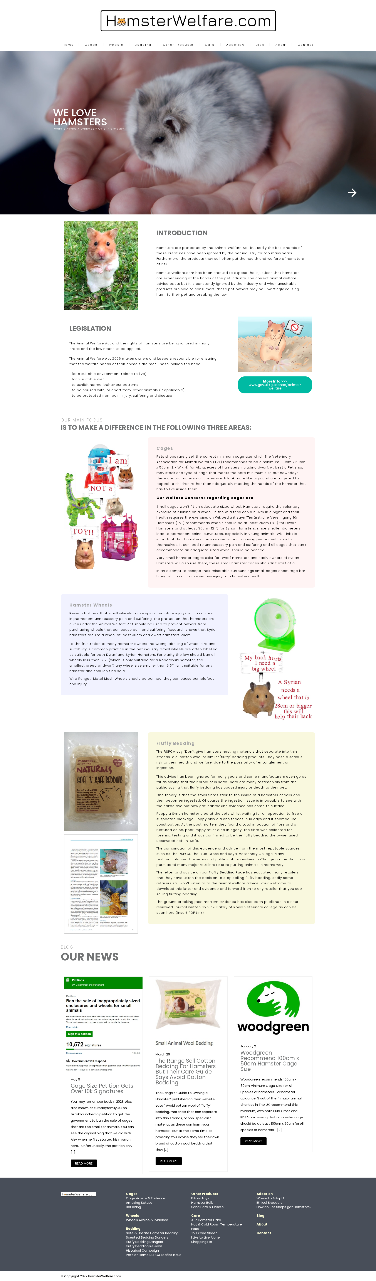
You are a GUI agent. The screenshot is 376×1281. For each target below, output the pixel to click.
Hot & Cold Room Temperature (216, 1224)
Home (68, 45)
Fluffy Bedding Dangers (144, 1241)
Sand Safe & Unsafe (207, 1207)
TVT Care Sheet (204, 1233)
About (281, 45)
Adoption (235, 45)
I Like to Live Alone (205, 1237)
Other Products (178, 45)
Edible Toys (200, 1198)
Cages (91, 45)
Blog (260, 45)
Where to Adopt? (271, 1198)
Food (195, 1228)
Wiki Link (284, 533)
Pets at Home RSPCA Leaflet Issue (153, 1254)
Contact (306, 45)
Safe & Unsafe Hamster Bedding (152, 1233)
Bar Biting (133, 1207)
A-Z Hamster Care (206, 1220)
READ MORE (83, 1163)
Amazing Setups (139, 1202)
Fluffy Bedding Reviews (144, 1246)
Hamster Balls (202, 1202)
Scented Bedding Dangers (147, 1237)
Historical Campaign (142, 1250)
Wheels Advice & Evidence (147, 1220)
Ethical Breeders (269, 1202)
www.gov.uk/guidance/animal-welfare (275, 385)
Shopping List (202, 1241)
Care (210, 45)
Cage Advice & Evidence (145, 1198)
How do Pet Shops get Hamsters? (284, 1207)
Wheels (116, 45)
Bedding (143, 45)
